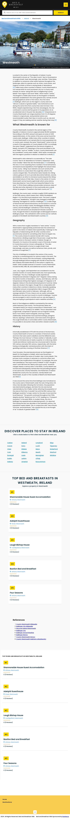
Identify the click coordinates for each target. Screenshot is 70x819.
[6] (43, 112)
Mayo (38, 449)
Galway (10, 462)
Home (5, 799)
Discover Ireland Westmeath (26, 628)
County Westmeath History (25, 637)
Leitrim (24, 459)
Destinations (7, 802)
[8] (14, 87)
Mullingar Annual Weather (25, 633)
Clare (9, 449)
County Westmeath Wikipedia (26, 624)
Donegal (10, 455)
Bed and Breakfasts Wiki (11, 19)
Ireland (26, 19)
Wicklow (53, 455)
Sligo (52, 443)
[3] (51, 189)
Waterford (54, 449)
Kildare (24, 449)
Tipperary (53, 446)
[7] (45, 163)
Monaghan (40, 455)
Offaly (38, 459)
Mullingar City (21, 631)
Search (61, 13)
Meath (38, 452)
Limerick (25, 462)
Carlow (9, 443)
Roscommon (40, 462)
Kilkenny (25, 452)
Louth (38, 446)
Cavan (9, 446)
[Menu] (66, 5)
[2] (45, 202)
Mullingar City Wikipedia (24, 626)
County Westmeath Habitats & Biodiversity (31, 639)
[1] (14, 102)
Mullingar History (22, 635)
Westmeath (21, 500)
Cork (9, 452)
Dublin (9, 459)
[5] (55, 120)
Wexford (53, 452)
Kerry (23, 446)
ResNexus (65, 817)
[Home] (32, 4)
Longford (39, 443)
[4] (47, 216)
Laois (23, 455)
